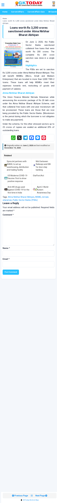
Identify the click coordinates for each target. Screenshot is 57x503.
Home (4, 12)
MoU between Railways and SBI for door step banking (43, 165)
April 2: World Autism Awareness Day (44, 190)
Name (6, 248)
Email (6, 259)
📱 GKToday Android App (29, 500)
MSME (38, 197)
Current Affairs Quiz (36, 12)
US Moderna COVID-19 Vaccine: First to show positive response (17, 178)
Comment (8, 215)
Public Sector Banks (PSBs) (25, 200)
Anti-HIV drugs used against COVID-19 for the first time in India (18, 190)
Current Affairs (17, 12)
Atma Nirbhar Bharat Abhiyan (21, 197)
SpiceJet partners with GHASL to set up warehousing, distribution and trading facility (18, 165)
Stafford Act (38, 175)
